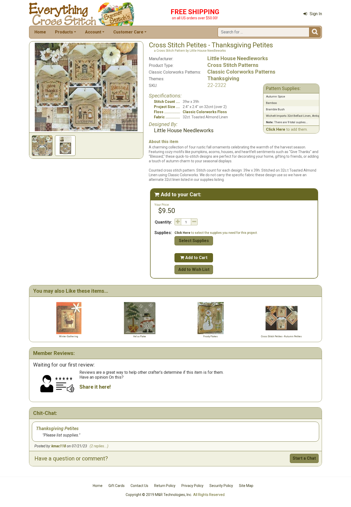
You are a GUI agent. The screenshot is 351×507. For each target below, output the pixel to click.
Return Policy (165, 486)
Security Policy (221, 486)
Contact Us (139, 486)
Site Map (246, 486)
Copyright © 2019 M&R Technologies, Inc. (159, 495)
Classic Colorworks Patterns (241, 72)
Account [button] (93, 32)
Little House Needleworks (237, 58)
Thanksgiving (223, 78)
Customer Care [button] (128, 32)
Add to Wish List (193, 269)
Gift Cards (116, 486)
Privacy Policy (192, 486)
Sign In (316, 13)
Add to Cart (193, 257)
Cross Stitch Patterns (232, 65)
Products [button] (64, 32)
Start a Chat (304, 458)
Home (40, 32)
